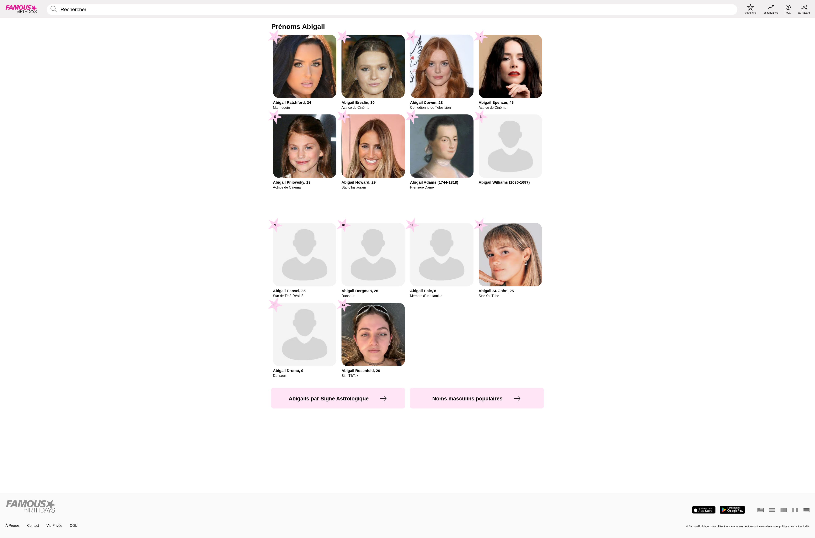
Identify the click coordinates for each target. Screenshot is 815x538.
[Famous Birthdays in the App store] (703, 510)
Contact (33, 525)
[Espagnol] (772, 510)
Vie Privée (54, 525)
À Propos (13, 525)
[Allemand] (806, 510)
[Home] (205, 506)
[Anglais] (760, 510)
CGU (73, 525)
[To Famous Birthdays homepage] (21, 9)
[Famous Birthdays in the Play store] (732, 510)
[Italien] (795, 510)
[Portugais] (783, 510)
